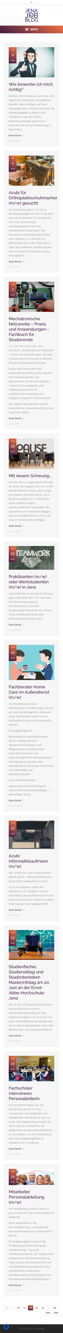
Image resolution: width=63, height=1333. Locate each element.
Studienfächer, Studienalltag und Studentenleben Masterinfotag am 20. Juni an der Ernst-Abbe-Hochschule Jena (29, 982)
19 (37, 1308)
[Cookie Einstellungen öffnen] (6, 1328)
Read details (15, 135)
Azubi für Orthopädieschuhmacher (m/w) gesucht (33, 198)
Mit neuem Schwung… (30, 475)
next (56, 1313)
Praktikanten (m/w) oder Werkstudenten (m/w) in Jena (29, 582)
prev (48, 1313)
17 (24, 1308)
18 (30, 1308)
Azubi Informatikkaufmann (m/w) (28, 861)
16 (18, 1308)
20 (42, 1308)
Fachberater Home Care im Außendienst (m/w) (29, 692)
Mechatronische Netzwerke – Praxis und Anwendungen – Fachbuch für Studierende (29, 329)
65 (55, 1308)
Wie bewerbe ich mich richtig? (31, 87)
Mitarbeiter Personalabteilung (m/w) (26, 1197)
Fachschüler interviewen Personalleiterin (24, 1093)
